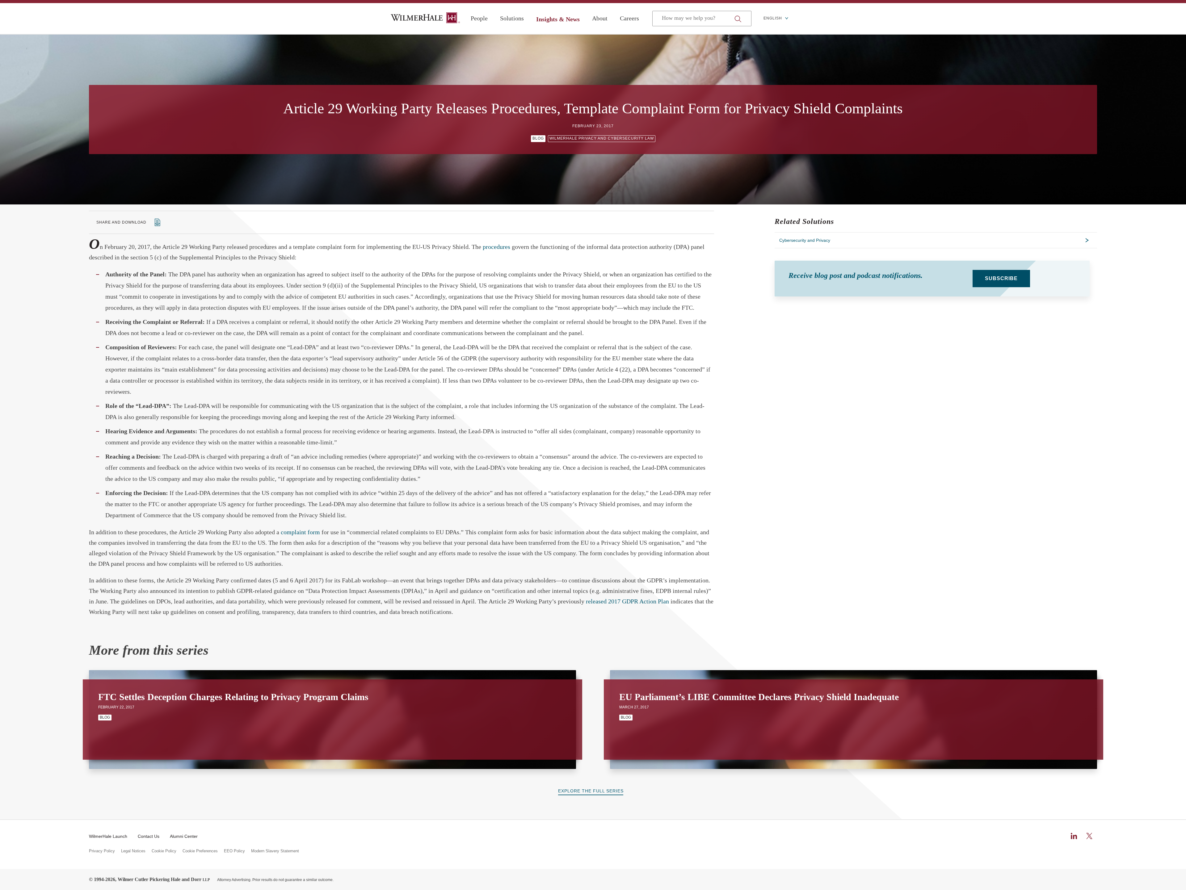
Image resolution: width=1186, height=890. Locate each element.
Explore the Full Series (591, 790)
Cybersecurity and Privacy (804, 240)
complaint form (300, 532)
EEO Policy (234, 851)
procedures (496, 246)
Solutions (512, 18)
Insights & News (558, 19)
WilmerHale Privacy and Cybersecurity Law (601, 138)
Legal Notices (133, 851)
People (479, 18)
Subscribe (1001, 278)
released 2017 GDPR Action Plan (627, 601)
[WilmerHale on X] (1089, 836)
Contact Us (148, 836)
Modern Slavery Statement (275, 851)
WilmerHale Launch (108, 836)
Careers (629, 18)
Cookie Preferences (200, 851)
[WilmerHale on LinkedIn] (1074, 836)
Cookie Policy (164, 851)
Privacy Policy (102, 851)
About (600, 18)
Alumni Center (184, 836)
